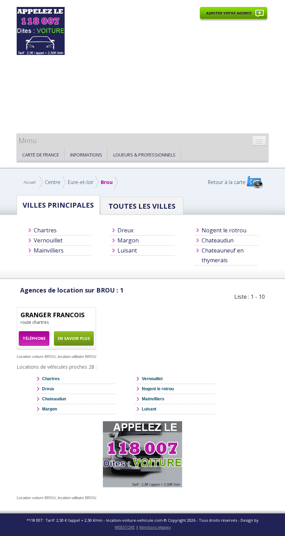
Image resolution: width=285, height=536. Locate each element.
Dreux (125, 230)
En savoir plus (74, 338)
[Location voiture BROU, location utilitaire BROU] (41, 30)
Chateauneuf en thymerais (223, 255)
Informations (86, 155)
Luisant (127, 250)
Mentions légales (155, 527)
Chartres (45, 230)
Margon (128, 240)
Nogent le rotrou (224, 230)
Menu (28, 140)
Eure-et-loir (80, 182)
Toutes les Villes (142, 206)
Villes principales (58, 205)
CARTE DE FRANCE (40, 155)
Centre (52, 182)
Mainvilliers (49, 250)
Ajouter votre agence (233, 17)
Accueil (30, 182)
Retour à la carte (227, 182)
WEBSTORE (125, 527)
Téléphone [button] (34, 338)
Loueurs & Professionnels (144, 155)
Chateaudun (218, 240)
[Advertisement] (167, 75)
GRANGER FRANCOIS (52, 315)
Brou (107, 182)
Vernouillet (48, 240)
